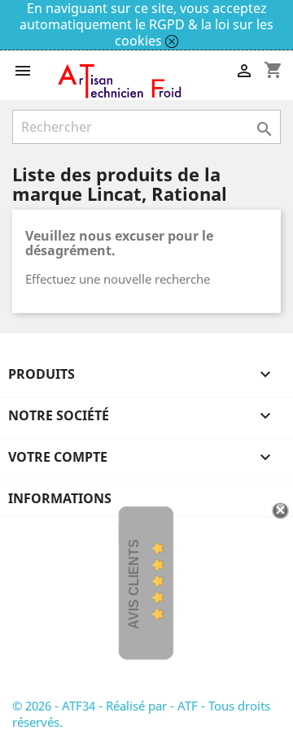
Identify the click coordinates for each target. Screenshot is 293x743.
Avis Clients (134, 584)
